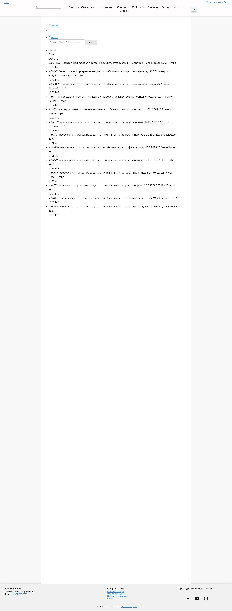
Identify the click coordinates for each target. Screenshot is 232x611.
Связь (110, 598)
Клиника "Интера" (115, 591)
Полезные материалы (117, 596)
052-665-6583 (21, 594)
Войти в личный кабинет (217, 2)
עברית (6, 2)
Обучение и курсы (116, 594)
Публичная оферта (129, 607)
